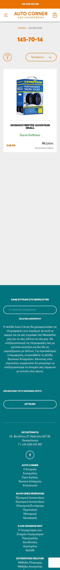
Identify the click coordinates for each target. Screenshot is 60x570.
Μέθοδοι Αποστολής (30, 566)
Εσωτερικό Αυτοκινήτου (30, 501)
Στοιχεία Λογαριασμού (30, 534)
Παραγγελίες (30, 538)
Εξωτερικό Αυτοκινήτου (30, 497)
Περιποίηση (30, 510)
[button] (6, 15)
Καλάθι (30, 550)
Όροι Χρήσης (30, 477)
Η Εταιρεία (30, 469)
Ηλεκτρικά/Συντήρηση (30, 505)
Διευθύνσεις (30, 542)
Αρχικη (22, 28)
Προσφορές (30, 518)
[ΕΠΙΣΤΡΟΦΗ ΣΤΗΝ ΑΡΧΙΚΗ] (31, 15)
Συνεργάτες (30, 473)
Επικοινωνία (30, 485)
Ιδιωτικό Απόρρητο (30, 481)
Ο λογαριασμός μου (30, 530)
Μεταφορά (30, 514)
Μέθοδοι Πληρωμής (30, 562)
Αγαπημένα (30, 546)
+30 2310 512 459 (30, 4)
